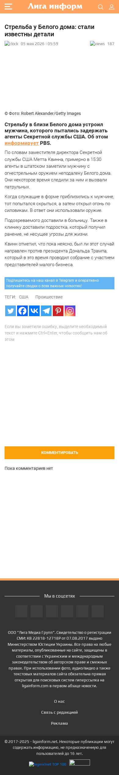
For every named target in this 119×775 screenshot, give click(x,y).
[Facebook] (22, 310)
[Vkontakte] (34, 310)
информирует (22, 143)
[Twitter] (10, 310)
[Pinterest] (58, 310)
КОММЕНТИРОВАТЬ (59, 452)
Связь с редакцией (59, 712)
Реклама (59, 723)
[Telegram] (46, 310)
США (23, 297)
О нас (59, 701)
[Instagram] (70, 310)
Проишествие (49, 297)
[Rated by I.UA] (80, 764)
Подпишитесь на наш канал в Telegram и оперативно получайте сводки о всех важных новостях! (52, 283)
